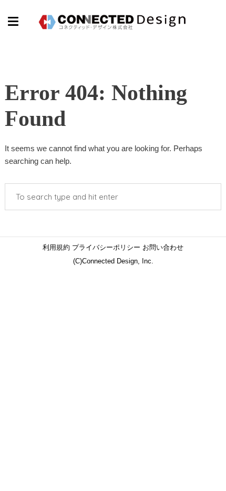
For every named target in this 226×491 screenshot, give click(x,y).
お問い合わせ (161, 247)
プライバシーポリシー (105, 247)
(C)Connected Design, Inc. (113, 261)
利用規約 (56, 247)
